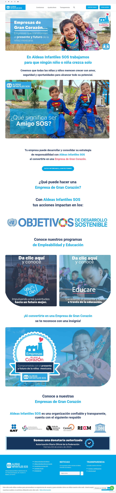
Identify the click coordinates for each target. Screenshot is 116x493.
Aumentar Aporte (38, 468)
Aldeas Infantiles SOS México (42, 461)
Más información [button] (45, 490)
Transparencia (65, 7)
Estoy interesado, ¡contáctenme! (58, 168)
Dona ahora (105, 7)
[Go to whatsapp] (112, 488)
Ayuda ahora (52, 7)
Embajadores (37, 471)
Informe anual (92, 471)
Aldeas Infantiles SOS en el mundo (43, 464)
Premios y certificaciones (94, 468)
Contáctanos (92, 7)
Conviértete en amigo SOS (41, 466)
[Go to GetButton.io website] (112, 491)
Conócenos (40, 7)
